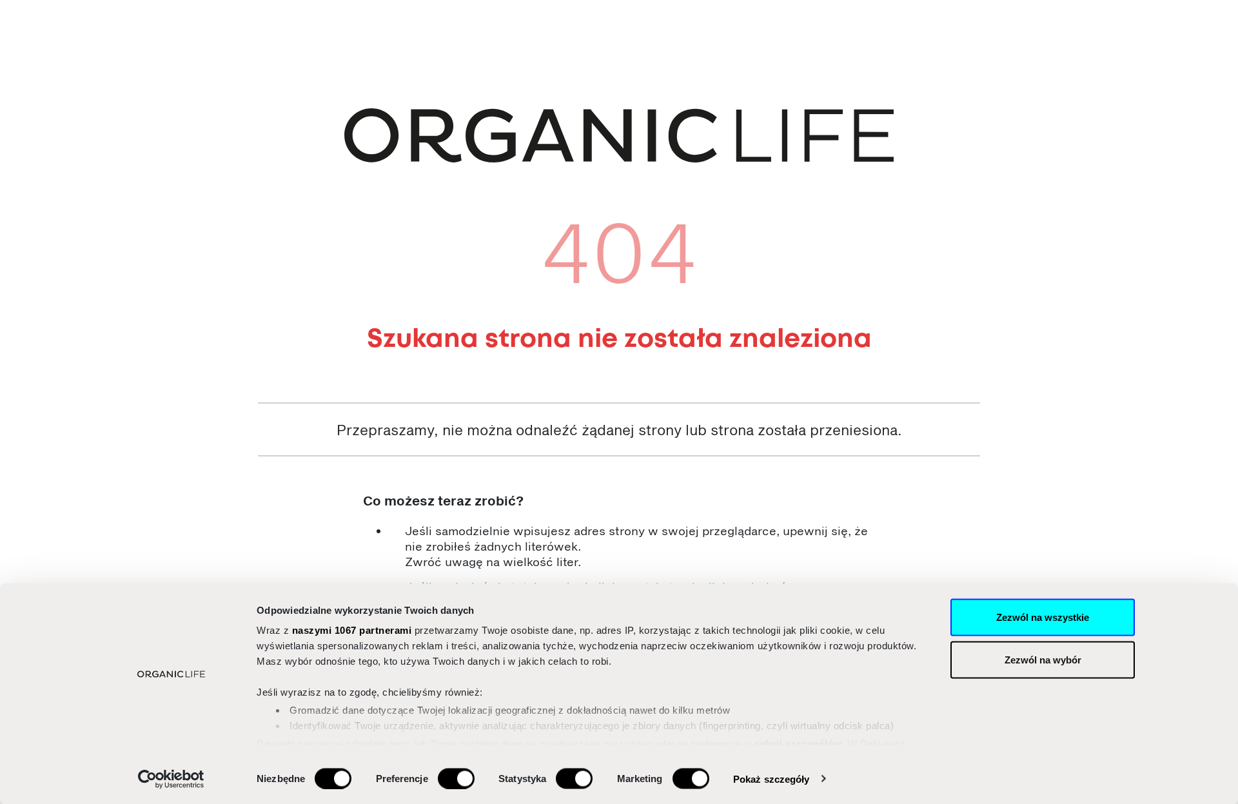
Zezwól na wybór (1043, 659)
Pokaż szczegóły (771, 778)
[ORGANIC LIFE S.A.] (619, 135)
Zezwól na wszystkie (1042, 617)
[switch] (456, 778)
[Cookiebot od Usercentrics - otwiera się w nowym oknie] (171, 779)
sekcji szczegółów (798, 743)
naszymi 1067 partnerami (352, 630)
